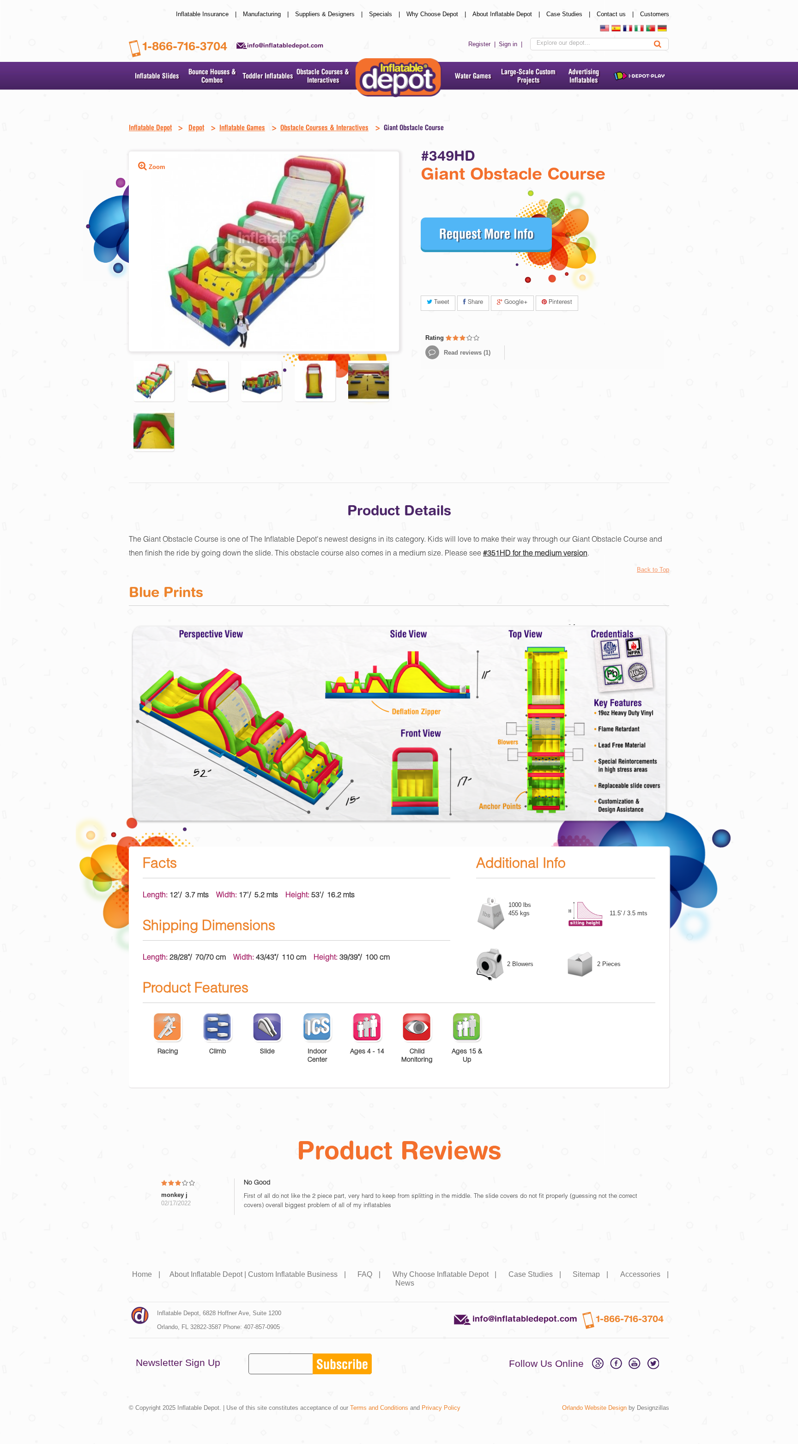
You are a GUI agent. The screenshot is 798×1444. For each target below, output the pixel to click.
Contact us (616, 14)
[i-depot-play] (639, 76)
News (404, 1283)
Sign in (511, 44)
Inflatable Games (242, 127)
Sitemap (591, 1274)
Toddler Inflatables (267, 76)
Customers (654, 14)
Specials (385, 14)
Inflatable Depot (150, 127)
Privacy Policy (441, 1407)
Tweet (440, 303)
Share (474, 303)
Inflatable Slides (157, 76)
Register (482, 44)
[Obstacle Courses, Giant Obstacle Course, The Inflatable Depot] (153, 381)
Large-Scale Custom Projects (528, 75)
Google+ (515, 303)
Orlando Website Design (594, 1407)
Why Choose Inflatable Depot (446, 1274)
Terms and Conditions (379, 1407)
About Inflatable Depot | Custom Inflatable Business (258, 1274)
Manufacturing (266, 14)
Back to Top (653, 569)
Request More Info (486, 233)
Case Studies (569, 14)
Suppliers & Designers (329, 14)
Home (147, 1274)
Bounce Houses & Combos (212, 75)
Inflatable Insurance (207, 14)
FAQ (369, 1274)
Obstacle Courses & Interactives (322, 75)
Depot (196, 127)
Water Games (473, 76)
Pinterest (559, 303)
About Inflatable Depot (507, 14)
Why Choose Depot (437, 14)
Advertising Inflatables (583, 75)
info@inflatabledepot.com (285, 45)
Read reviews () (466, 352)
